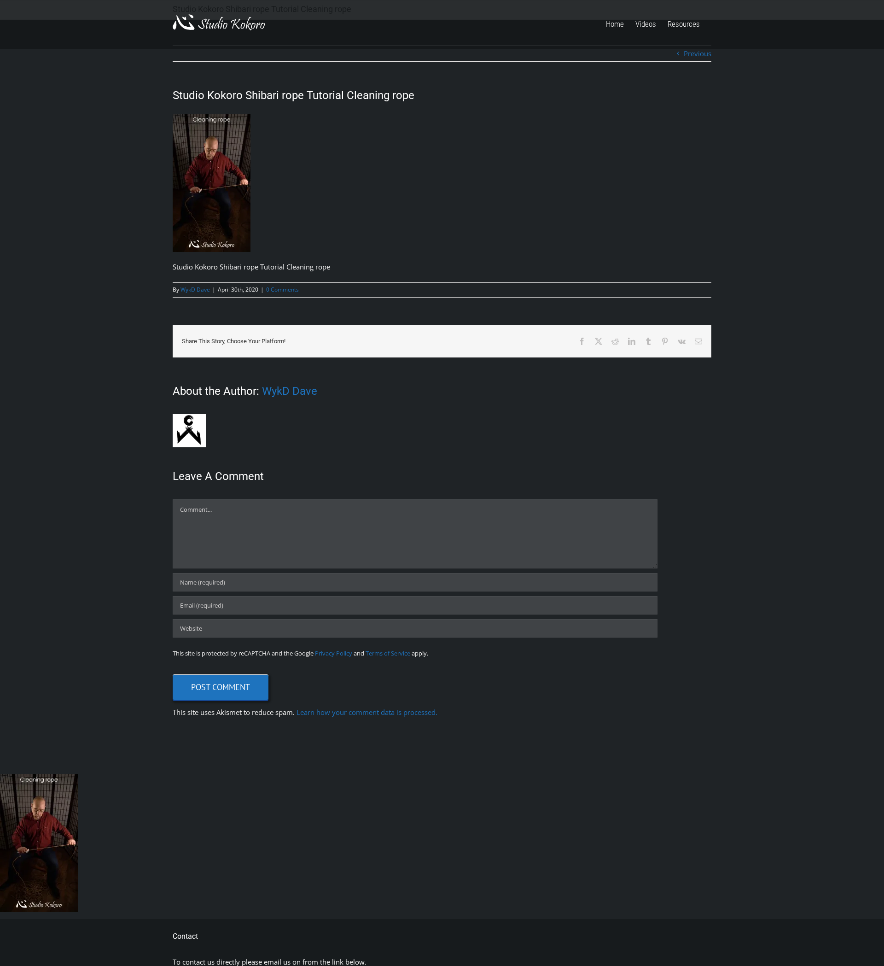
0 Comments (282, 289)
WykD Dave (195, 289)
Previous (697, 53)
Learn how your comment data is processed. (367, 712)
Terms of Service (388, 653)
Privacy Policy (333, 653)
